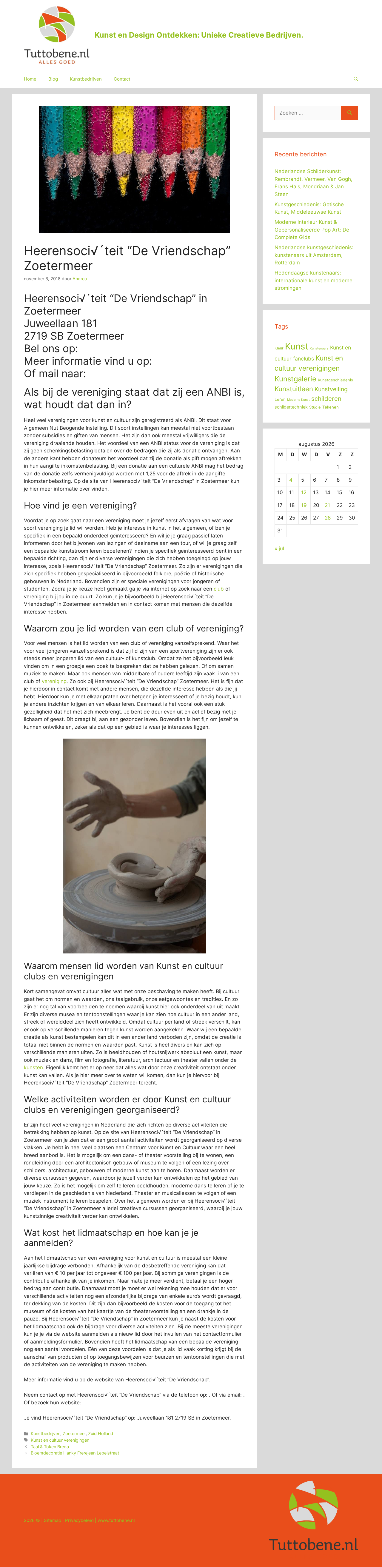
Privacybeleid (79, 1520)
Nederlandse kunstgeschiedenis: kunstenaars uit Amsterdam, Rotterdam (314, 255)
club (219, 589)
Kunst (296, 346)
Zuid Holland (100, 1433)
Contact (122, 79)
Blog (53, 79)
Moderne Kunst (298, 400)
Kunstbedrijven (86, 79)
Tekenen (330, 407)
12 (303, 492)
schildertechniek (291, 407)
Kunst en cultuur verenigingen (60, 1440)
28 (328, 518)
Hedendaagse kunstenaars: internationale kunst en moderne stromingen (313, 280)
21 (327, 505)
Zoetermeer (74, 1433)
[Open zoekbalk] (356, 79)
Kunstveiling (331, 389)
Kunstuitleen (294, 389)
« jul (279, 548)
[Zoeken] (349, 113)
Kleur (279, 348)
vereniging (54, 681)
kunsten (33, 1067)
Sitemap (52, 1520)
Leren (280, 399)
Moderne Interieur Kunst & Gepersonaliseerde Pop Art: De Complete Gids (312, 229)
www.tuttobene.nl (116, 1520)
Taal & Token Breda (50, 1446)
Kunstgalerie (295, 379)
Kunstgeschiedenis (335, 380)
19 (304, 505)
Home (30, 79)
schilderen (326, 398)
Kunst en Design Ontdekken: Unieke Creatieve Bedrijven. (199, 34)
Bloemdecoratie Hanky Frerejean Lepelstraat (75, 1452)
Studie (315, 407)
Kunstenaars (319, 348)
